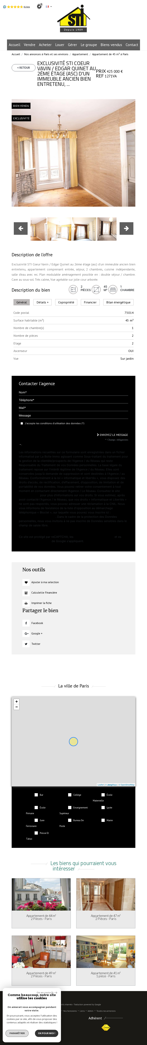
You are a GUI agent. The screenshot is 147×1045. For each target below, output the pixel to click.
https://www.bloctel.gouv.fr (37, 516)
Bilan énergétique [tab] (118, 302)
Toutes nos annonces (105, 1011)
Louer (59, 44)
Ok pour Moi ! (46, 1033)
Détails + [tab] (43, 302)
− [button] (16, 707)
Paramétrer (17, 1033)
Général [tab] (21, 302)
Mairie (110, 820)
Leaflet (101, 784)
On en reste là (45, 992)
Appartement (80, 54)
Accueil (14, 44)
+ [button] (16, 701)
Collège (77, 794)
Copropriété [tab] (66, 302)
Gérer (72, 44)
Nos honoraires (70, 1011)
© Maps (111, 784)
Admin (90, 1011)
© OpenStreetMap (126, 784)
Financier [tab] (90, 302)
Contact (132, 44)
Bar (41, 794)
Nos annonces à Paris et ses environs (46, 54)
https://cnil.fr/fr (29, 495)
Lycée (109, 807)
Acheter (45, 44)
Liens (82, 1011)
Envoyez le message (113, 435)
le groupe (89, 44)
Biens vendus (111, 44)
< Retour (23, 67)
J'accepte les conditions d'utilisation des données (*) (54, 423)
